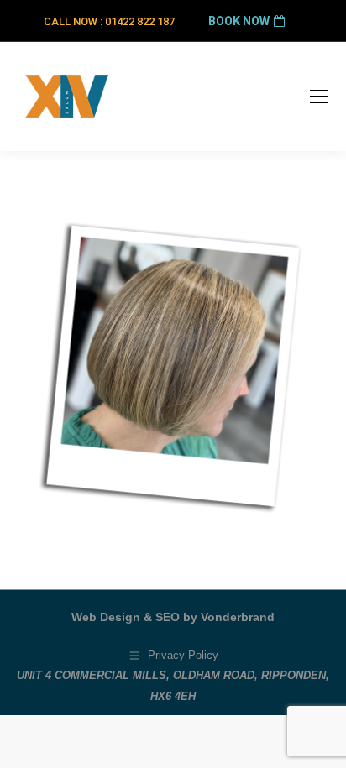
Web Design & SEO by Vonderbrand (173, 617)
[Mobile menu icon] (319, 96)
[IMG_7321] (173, 366)
